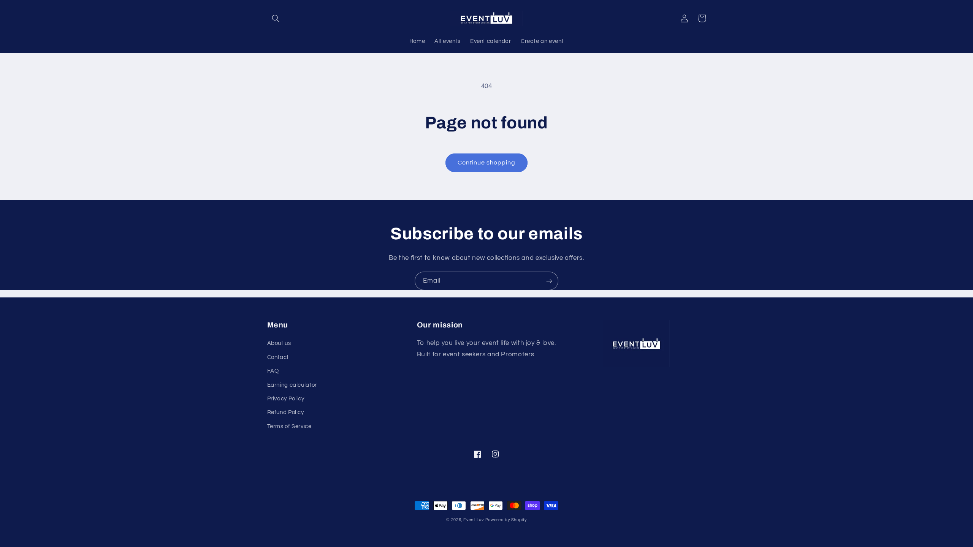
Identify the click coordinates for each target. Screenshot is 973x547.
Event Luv (473, 520)
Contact (278, 357)
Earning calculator (292, 385)
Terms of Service (289, 426)
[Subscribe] (549, 281)
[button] (276, 18)
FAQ (273, 371)
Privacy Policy (285, 399)
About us (279, 343)
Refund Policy (285, 412)
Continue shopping (487, 163)
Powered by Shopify (506, 520)
